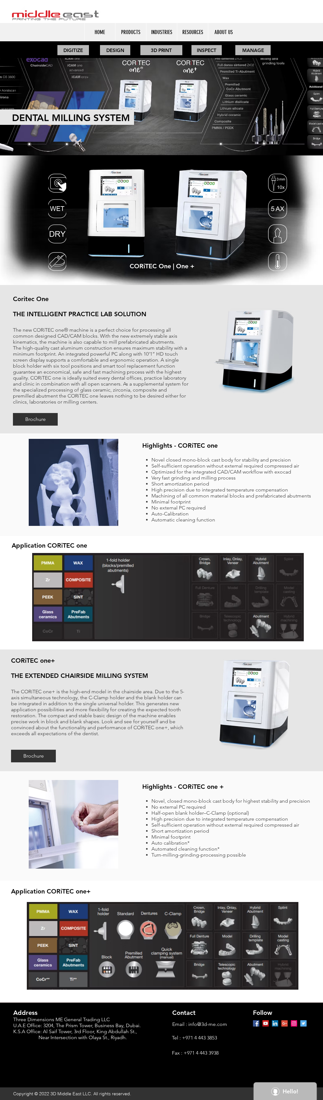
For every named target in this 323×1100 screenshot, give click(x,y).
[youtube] (265, 1023)
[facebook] (256, 1023)
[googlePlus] (284, 1023)
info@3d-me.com (207, 1024)
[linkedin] (275, 1023)
